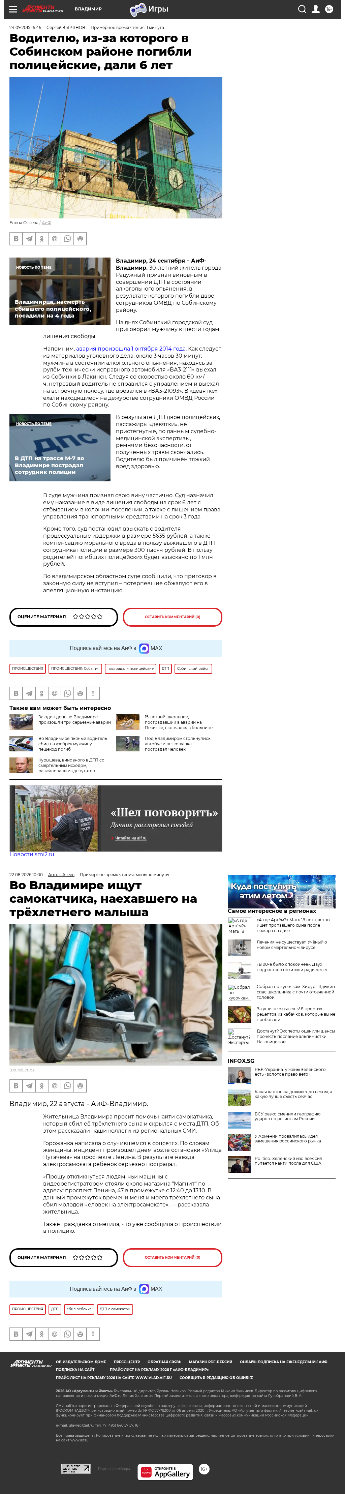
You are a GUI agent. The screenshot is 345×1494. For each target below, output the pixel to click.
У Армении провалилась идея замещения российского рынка (288, 1138)
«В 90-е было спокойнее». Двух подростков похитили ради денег (292, 967)
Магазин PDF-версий (210, 1362)
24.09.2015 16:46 (25, 27)
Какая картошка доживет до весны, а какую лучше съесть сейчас (293, 1094)
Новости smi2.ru (31, 854)
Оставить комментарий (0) (172, 617)
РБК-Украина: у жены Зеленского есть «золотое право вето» (290, 1072)
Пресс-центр (127, 1362)
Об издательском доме (81, 1362)
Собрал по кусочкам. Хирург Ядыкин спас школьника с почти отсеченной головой (296, 992)
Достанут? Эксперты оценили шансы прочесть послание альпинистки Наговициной (296, 1036)
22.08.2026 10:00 (26, 874)
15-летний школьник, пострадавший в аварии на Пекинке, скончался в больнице (179, 722)
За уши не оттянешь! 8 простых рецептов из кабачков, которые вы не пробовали (296, 1014)
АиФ (46, 222)
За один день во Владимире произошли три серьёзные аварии (74, 719)
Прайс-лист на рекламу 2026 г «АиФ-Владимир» (159, 1370)
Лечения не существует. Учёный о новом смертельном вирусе (292, 944)
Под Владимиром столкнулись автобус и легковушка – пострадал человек (178, 744)
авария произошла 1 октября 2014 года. (132, 349)
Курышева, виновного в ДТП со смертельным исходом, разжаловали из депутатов (71, 765)
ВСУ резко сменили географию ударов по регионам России (287, 1116)
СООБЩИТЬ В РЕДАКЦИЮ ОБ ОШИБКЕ (216, 1378)
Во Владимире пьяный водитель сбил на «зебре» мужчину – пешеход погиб (72, 744)
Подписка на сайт (75, 1370)
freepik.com (21, 1069)
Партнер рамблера (114, 1469)
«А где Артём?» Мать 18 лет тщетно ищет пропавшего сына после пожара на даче (293, 925)
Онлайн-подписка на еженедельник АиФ (283, 1362)
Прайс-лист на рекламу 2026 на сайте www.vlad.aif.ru (114, 1378)
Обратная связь (164, 1362)
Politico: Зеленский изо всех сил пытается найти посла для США (288, 1161)
